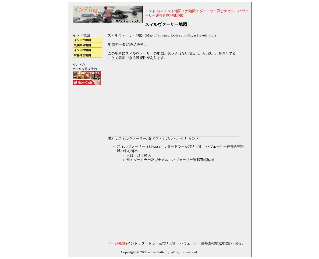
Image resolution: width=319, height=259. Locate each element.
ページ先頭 (116, 243)
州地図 (190, 11)
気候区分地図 (82, 45)
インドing (152, 11)
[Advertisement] (147, 203)
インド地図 (172, 11)
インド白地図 (82, 50)
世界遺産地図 (82, 55)
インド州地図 (82, 40)
